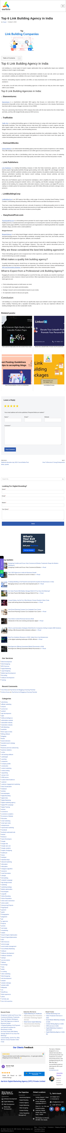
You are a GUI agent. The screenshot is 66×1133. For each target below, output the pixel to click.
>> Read (43, 567)
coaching (3, 759)
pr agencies (4, 921)
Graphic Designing (6, 850)
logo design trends (6, 882)
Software (3, 951)
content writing (5, 770)
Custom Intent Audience (8, 779)
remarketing (4, 930)
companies (4, 761)
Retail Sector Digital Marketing (32, 1022)
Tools (2, 967)
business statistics (6, 750)
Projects (3, 923)
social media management (8, 946)
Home (3, 855)
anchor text (4, 709)
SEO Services (5, 942)
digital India (4, 798)
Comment (7, 425)
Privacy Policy (42, 1127)
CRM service (5, 777)
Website (46, 417)
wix (2, 990)
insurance (4, 871)
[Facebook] (51, 1109)
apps (2, 715)
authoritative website (7, 720)
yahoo (3, 996)
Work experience (6, 994)
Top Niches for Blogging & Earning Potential (22, 690)
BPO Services (5, 666)
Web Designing (5, 664)
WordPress (4, 992)
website (3, 980)
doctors (3, 809)
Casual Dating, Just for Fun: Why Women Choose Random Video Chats (10, 1039)
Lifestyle (3, 875)
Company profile (6, 763)
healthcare (4, 852)
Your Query (5, 509)
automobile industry (6, 722)
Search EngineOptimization (9, 937)
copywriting (4, 772)
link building (4, 878)
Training (3, 680)
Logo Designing (5, 670)
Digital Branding (5, 795)
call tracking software (7, 754)
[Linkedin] (62, 1109)
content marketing (6, 768)
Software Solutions (6, 955)
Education (4, 818)
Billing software (5, 734)
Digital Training (5, 807)
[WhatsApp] (2, 571)
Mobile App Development (8, 673)
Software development (7, 953)
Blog (35, 1127)
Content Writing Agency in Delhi (55, 1024)
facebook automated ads (8, 832)
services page (5, 944)
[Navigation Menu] (63, 6)
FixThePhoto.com (53, 1070)
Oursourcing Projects (7, 905)
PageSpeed (4, 907)
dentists (3, 791)
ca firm (3, 752)
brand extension (5, 741)
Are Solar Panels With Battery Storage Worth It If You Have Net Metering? (10, 1033)
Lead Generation (6, 873)
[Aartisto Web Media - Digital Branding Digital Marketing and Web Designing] (6, 6)
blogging (3, 736)
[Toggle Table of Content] (18, 58)
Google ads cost (5, 846)
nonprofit (3, 894)
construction (4, 766)
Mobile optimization (6, 889)
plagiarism (4, 916)
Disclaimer (51, 1127)
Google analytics (6, 848)
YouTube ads (5, 999)
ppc (2, 919)
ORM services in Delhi (52, 1026)
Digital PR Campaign (7, 805)
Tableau (3, 962)
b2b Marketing (5, 727)
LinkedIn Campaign (6, 880)
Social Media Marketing (8, 948)
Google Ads (4, 843)
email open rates (6, 823)
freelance (4, 836)
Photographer (5, 914)
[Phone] (2, 575)
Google (3, 841)
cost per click (5, 775)
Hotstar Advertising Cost (53, 1013)
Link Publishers (6, 168)
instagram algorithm (6, 868)
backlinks (4, 729)
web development (6, 978)
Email (26, 417)
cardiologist (4, 757)
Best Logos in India (6, 731)
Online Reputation (6, 898)
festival (3, 834)
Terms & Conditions (39, 1131)
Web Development (6, 661)
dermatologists (5, 793)
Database (4, 788)
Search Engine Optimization (9, 935)
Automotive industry (6, 725)
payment (3, 910)
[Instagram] (57, 1109)
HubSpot (3, 857)
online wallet (4, 903)
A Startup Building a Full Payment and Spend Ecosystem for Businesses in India (10, 1027)
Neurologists (4, 891)
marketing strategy (6, 887)
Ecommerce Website (7, 816)
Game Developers (6, 839)
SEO (2, 939)
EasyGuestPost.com (8, 220)
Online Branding (6, 896)
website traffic (5, 985)
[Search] (63, 479)
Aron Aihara (4, 690)
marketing (4, 884)
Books (3, 738)
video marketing (5, 973)
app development (6, 713)
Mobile (4, 502)
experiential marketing (7, 827)
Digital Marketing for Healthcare (33, 1013)
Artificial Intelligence (7, 718)
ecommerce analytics (7, 814)
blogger (5, 22)
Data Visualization (6, 786)
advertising (4, 702)
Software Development (7, 677)
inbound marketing (6, 862)
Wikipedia (4, 987)
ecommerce (4, 811)
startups (3, 957)
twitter (3, 969)
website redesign (6, 983)
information (4, 864)
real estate (4, 928)
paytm (3, 912)
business (3, 745)
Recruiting (4, 675)
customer (3, 782)
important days (5, 859)
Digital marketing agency (8, 802)
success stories (5, 960)
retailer (3, 932)
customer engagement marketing (10, 784)
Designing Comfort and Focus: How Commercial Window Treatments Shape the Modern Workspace (11, 1017)
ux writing (4, 971)
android (3, 711)
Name (6, 417)
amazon (3, 706)
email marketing (5, 820)
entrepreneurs (5, 825)
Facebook (4, 830)
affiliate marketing (6, 704)
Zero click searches (6, 1001)
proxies (3, 926)
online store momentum (8, 900)
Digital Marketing (6, 668)
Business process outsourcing (9, 747)
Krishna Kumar (5, 692)
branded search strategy (8, 743)
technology (4, 964)
